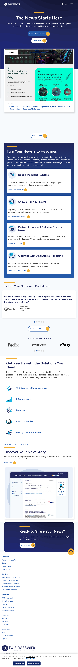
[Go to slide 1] (34, 322)
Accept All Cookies (33, 663)
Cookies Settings (19, 663)
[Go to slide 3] (39, 322)
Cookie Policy (30, 658)
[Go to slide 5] (43, 322)
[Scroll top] (71, 551)
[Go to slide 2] (37, 322)
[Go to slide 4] (41, 322)
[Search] (62, 4)
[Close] (75, 657)
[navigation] (72, 4)
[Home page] (12, 4)
